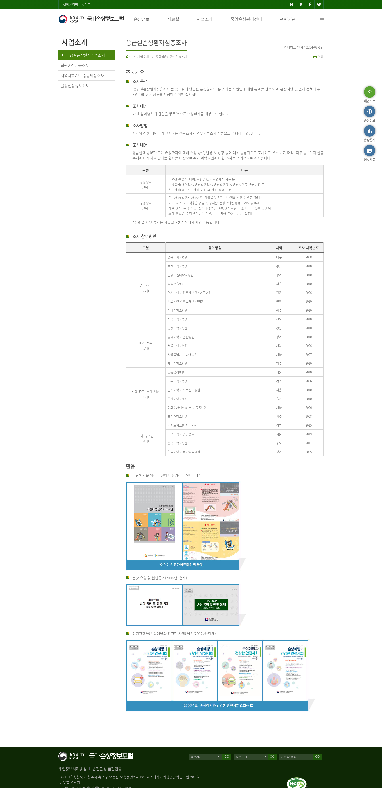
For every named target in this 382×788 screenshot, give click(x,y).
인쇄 (320, 56)
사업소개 (205, 19)
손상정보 (141, 19)
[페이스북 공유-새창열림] (309, 4)
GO (227, 756)
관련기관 (288, 19)
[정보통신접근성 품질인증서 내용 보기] (297, 780)
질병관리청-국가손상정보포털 (91, 19)
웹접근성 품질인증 (107, 768)
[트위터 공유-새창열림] (319, 4)
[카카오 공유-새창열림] (300, 4)
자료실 (173, 19)
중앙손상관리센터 (246, 19)
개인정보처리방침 (72, 768)
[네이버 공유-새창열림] (291, 4)
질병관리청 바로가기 (77, 4)
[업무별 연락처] (69, 782)
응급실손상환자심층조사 (171, 56)
